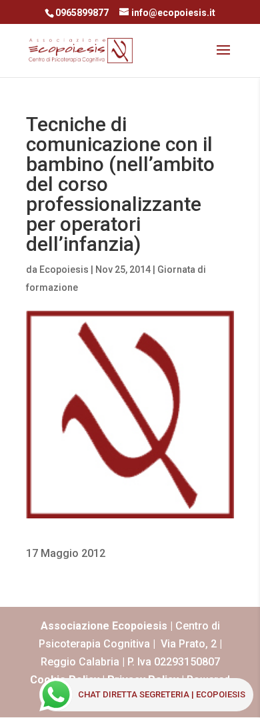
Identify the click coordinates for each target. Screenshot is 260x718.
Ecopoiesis (64, 269)
